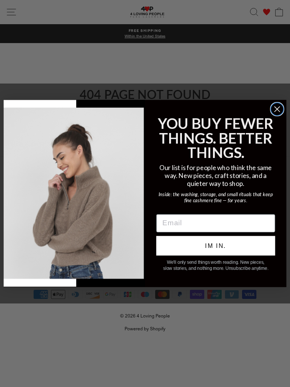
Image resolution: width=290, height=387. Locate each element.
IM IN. (215, 245)
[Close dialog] (277, 109)
